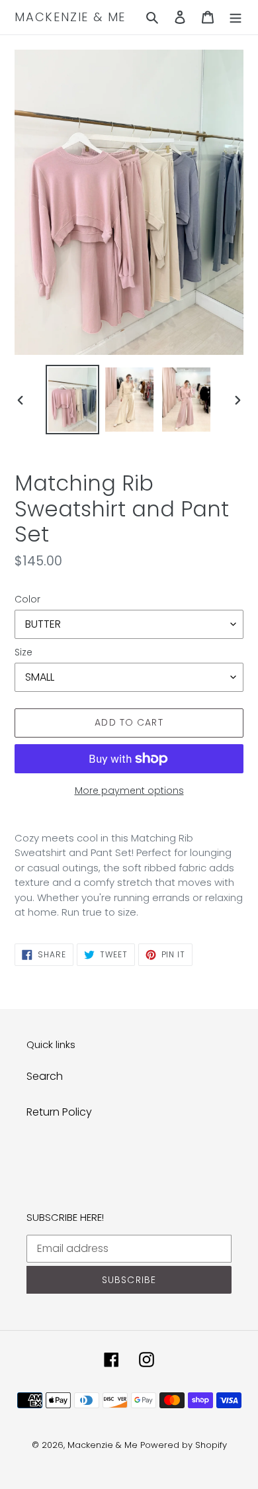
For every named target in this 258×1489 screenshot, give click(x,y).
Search (44, 1076)
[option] (72, 399)
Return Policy (59, 1112)
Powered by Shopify (183, 1445)
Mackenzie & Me (70, 17)
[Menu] (235, 17)
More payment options (129, 790)
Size (23, 652)
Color (27, 599)
